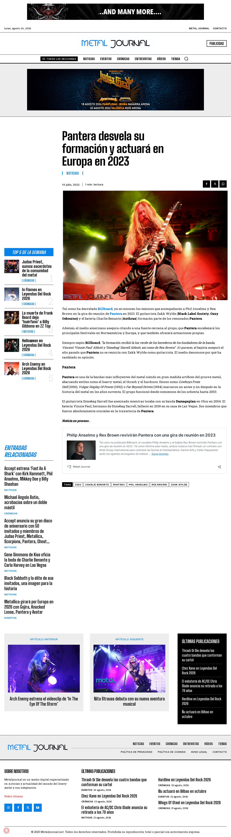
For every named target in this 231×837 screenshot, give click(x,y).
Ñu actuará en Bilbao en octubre (182, 791)
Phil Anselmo (138, 484)
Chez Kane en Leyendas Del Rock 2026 (109, 796)
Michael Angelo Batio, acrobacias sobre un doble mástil (25, 502)
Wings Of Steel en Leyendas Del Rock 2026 (189, 802)
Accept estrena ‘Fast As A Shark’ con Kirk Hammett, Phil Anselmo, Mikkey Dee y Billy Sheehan (28, 476)
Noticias (28, 331)
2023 (78, 484)
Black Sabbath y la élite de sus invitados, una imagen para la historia (28, 583)
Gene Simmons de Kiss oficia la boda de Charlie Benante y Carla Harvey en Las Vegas (27, 560)
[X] (214, 184)
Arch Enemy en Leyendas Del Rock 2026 (36, 368)
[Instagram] (8, 808)
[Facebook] (206, 184)
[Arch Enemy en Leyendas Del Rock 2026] (11, 368)
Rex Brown (159, 484)
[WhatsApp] (223, 184)
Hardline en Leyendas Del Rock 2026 (184, 779)
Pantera (119, 484)
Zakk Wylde (179, 484)
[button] (186, 58)
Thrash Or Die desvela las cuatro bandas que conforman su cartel (202, 655)
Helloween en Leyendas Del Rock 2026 (36, 345)
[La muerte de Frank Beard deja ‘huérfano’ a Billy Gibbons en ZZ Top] (11, 317)
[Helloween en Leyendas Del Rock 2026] (11, 345)
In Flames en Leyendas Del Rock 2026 (36, 294)
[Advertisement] (28, 185)
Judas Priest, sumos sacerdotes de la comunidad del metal (37, 268)
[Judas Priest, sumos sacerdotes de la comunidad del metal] (11, 266)
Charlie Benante (97, 484)
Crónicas (28, 280)
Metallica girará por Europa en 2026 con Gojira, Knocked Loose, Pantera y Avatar (28, 607)
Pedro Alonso (13, 796)
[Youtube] (38, 808)
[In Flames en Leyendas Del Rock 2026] (11, 294)
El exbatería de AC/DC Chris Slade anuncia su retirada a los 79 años (202, 686)
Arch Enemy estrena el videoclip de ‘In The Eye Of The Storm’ (44, 701)
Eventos (10, 618)
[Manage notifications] (6, 830)
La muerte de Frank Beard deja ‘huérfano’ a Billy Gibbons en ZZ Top (37, 320)
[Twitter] (28, 808)
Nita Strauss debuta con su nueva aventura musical (129, 701)
